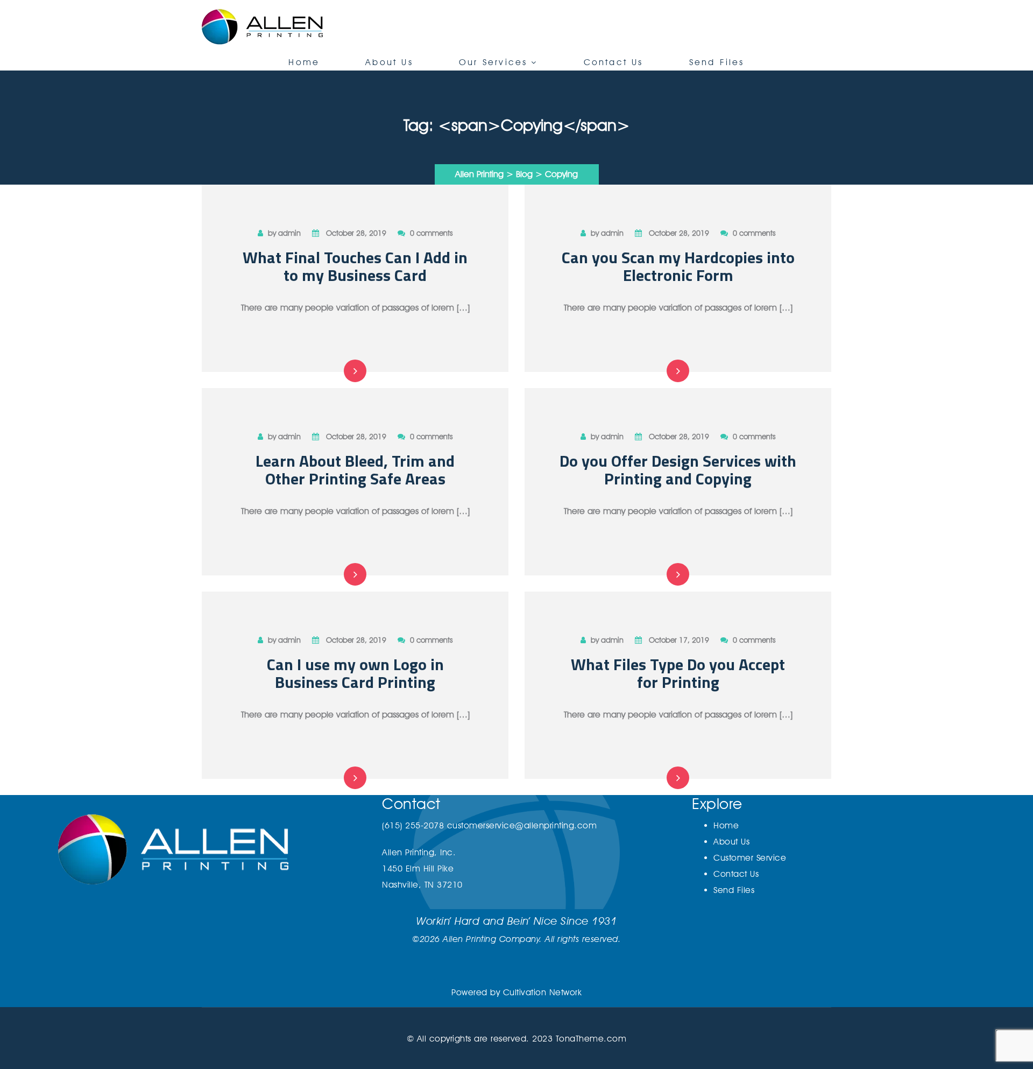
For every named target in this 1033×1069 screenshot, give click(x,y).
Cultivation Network (542, 992)
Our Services (493, 62)
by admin (284, 233)
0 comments (431, 233)
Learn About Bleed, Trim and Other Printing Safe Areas (355, 469)
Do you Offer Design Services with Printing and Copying (678, 469)
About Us (389, 62)
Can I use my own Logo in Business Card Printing (355, 673)
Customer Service (749, 858)
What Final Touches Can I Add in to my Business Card (355, 266)
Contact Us (613, 62)
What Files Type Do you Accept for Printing (678, 673)
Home (304, 62)
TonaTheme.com (591, 1038)
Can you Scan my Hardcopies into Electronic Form (678, 266)
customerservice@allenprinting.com (522, 825)
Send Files (717, 62)
